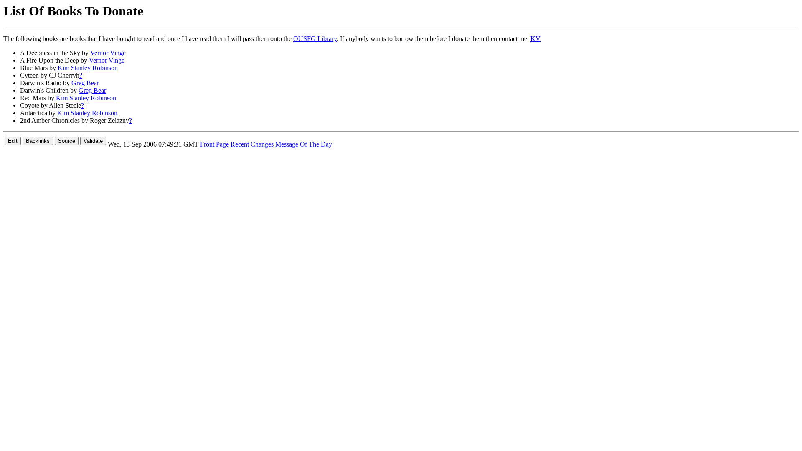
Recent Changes (252, 144)
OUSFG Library (315, 38)
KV (535, 38)
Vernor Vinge (108, 52)
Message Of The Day (303, 144)
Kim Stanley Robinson (88, 67)
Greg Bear (85, 82)
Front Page (214, 144)
